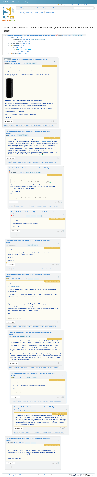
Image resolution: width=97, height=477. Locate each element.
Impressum (27, 475)
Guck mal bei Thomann (14, 286)
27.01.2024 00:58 (14, 63)
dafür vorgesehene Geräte (44, 141)
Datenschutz (34, 475)
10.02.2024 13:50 (21, 377)
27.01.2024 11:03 (22, 245)
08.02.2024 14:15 (21, 216)
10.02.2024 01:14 (15, 336)
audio (27, 172)
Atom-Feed (36, 12)
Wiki (13, 2)
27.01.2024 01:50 (12, 135)
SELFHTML (6, 2)
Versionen (22, 63)
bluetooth (28, 63)
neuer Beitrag (20, 8)
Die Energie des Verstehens (16, 475)
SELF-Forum (7, 59)
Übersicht (27, 8)
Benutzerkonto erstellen (36, 125)
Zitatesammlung (41, 8)
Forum (20, 2)
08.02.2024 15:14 (16, 279)
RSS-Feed (42, 12)
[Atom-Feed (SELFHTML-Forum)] (4, 21)
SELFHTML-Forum (20, 12)
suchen (49, 8)
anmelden (27, 125)
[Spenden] (12, 21)
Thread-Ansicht (29, 12)
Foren (33, 8)
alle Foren (12, 125)
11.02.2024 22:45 (20, 411)
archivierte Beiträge (50, 12)
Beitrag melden (8, 121)
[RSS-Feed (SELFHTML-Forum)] (8, 21)
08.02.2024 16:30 (20, 442)
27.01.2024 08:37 (21, 172)
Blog (26, 2)
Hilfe (53, 8)
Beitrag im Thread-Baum (48, 125)
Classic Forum (47, 475)
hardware (34, 63)
